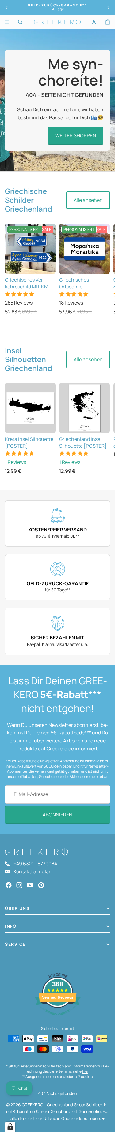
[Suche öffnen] (20, 22)
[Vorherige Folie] (6, 7)
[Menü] (7, 22)
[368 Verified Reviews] (57, 1018)
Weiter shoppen (75, 135)
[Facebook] (8, 885)
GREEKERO (32, 1105)
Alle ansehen (88, 200)
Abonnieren (57, 814)
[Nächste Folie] (108, 7)
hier (85, 1071)
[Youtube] (30, 885)
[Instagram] (19, 885)
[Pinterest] (41, 885)
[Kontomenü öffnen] (94, 22)
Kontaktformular (32, 871)
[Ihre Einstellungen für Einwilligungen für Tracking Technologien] (10, 1127)
